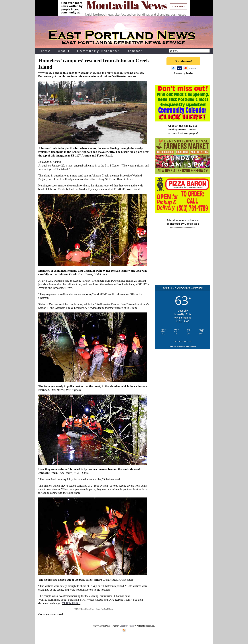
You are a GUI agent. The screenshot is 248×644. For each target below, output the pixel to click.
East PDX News (127, 626)
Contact (134, 51)
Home (45, 51)
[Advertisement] (182, 258)
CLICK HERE (71, 603)
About (64, 51)
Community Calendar (98, 51)
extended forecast (183, 341)
